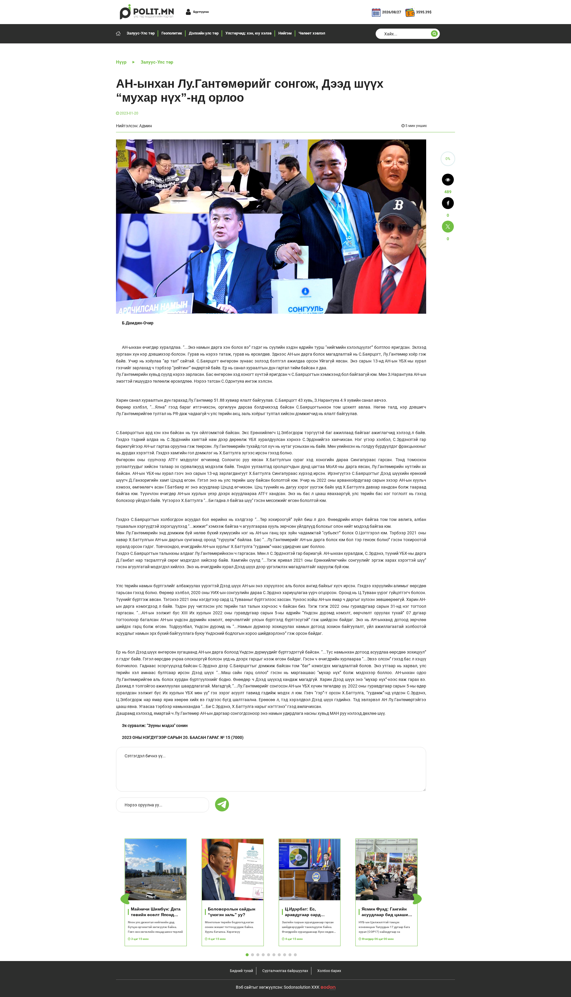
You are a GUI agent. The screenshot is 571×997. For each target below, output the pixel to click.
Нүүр (121, 62)
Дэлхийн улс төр (204, 33)
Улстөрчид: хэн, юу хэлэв (248, 33)
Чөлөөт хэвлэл (312, 33)
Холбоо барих (329, 971)
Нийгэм (285, 33)
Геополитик (171, 33)
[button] (417, 899)
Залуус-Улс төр (141, 33)
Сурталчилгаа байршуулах (285, 971)
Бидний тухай (241, 971)
